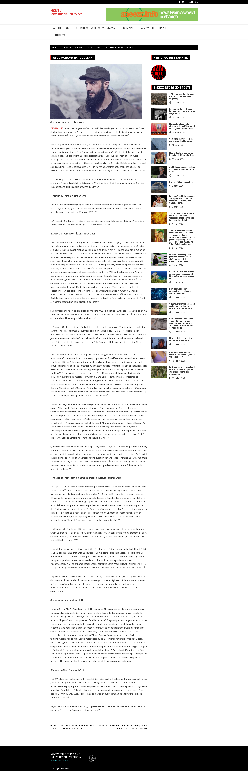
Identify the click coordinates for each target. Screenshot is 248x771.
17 (98, 301)
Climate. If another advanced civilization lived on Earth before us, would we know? (182, 306)
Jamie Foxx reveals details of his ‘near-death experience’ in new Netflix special (72, 727)
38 (94, 552)
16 (122, 294)
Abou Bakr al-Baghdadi (76, 242)
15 (118, 290)
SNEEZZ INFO (128, 28)
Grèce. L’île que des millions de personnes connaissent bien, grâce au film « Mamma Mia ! (181, 275)
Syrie (80, 208)
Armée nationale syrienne (121, 638)
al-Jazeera (75, 497)
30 (65, 490)
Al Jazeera (84, 272)
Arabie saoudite (97, 620)
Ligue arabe (69, 653)
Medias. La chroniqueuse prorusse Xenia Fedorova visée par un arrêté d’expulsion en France (180, 258)
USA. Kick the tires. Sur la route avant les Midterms (181, 140)
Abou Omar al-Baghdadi (66, 183)
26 (97, 372)
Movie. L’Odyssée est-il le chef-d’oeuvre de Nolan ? (180, 339)
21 (124, 330)
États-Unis (82, 509)
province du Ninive (89, 186)
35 (72, 539)
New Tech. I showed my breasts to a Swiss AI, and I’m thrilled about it (182, 354)
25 (60, 372)
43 (99, 709)
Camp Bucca (104, 163)
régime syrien (135, 419)
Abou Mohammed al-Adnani (122, 373)
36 (75, 539)
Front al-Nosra (122, 208)
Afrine (95, 635)
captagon (114, 616)
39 (143, 563)
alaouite (88, 454)
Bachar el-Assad (60, 697)
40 (144, 567)
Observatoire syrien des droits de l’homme (77, 310)
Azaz (101, 635)
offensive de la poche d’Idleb (87, 576)
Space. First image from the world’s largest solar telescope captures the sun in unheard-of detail (181, 216)
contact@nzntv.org (59, 759)
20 (58, 330)
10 (114, 249)
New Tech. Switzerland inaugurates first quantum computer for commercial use (123, 727)
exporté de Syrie (127, 616)
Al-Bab (107, 635)
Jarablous (118, 635)
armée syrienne (91, 314)
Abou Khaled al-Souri (92, 338)
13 (83, 264)
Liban (56, 155)
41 (63, 591)
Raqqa (136, 330)
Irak (92, 135)
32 (141, 512)
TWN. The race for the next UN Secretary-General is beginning (181, 96)
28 (108, 437)
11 (116, 249)
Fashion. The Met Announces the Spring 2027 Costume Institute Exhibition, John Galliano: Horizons (182, 199)
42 (68, 697)
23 (106, 341)
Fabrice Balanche (74, 690)
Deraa (128, 128)
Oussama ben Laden (108, 388)
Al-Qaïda (88, 144)
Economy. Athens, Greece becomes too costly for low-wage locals (182, 111)
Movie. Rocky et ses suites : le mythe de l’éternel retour (181, 154)
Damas (126, 314)
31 (88, 508)
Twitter (183, 2)
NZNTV (56, 10)
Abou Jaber (86, 532)
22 (80, 338)
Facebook (179, 2)
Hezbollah (57, 423)
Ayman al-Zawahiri (66, 268)
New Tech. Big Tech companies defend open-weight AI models (180, 291)
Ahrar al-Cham (109, 279)
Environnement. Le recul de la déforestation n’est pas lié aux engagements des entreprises (182, 370)
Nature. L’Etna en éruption (181, 182)
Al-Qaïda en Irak (104, 148)
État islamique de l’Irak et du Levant (84, 423)
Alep (102, 342)
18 (131, 314)
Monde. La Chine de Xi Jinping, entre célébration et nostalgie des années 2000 (182, 126)
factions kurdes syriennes (132, 642)
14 (136, 279)
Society (80, 122)
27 (108, 395)
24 (70, 361)
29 (70, 468)
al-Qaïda (113, 486)
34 (119, 519)
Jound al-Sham (117, 155)
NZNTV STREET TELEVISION (154, 28)
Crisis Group (74, 693)
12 (145, 253)
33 (117, 519)
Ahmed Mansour (112, 404)
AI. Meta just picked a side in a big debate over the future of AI (182, 169)
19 (95, 318)
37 (77, 539)
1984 (136, 128)
